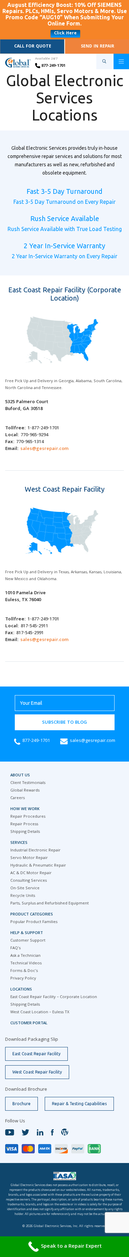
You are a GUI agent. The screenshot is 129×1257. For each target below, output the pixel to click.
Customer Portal (28, 1023)
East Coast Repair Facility (36, 1053)
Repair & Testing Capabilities (79, 1103)
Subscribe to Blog (64, 722)
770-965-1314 (30, 442)
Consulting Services (28, 881)
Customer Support (27, 940)
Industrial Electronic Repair (35, 850)
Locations (21, 989)
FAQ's (15, 948)
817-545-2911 (34, 626)
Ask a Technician (25, 956)
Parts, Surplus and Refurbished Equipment (49, 903)
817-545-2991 (30, 633)
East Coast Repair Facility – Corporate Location (53, 997)
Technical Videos (26, 963)
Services (19, 843)
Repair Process (24, 824)
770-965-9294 (34, 435)
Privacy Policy (23, 978)
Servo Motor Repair (29, 858)
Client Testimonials (27, 783)
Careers (17, 798)
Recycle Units (22, 896)
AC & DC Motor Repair (31, 873)
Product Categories (31, 914)
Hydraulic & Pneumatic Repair (38, 865)
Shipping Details (25, 832)
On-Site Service (25, 888)
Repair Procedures (27, 817)
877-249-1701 (52, 66)
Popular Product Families (33, 922)
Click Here (65, 33)
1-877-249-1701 (43, 428)
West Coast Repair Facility (37, 1072)
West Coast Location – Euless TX (39, 1012)
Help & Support (26, 933)
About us (20, 775)
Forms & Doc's (24, 971)
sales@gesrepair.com (44, 449)
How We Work (25, 809)
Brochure (21, 1103)
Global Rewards (25, 790)
